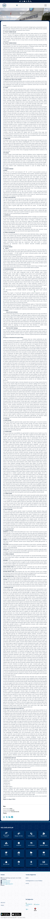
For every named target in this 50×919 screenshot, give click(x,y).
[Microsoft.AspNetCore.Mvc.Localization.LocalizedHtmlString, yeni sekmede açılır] (5, 914)
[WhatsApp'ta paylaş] (4, 817)
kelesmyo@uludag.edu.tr (7, 884)
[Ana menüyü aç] (45, 5)
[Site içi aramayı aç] (28, 1)
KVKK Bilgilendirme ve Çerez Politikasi (34, 880)
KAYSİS (27, 883)
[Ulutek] (29, 909)
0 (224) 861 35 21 (6, 882)
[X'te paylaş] (7, 817)
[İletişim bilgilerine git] (30, 1)
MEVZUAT (3, 902)
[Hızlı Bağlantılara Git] (20, 1)
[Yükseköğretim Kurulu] (29, 904)
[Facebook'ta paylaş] (12, 817)
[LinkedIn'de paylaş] (9, 817)
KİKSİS (27, 878)
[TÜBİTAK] (37, 909)
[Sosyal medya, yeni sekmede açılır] (22, 1)
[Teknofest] (36, 904)
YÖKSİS (2, 905)
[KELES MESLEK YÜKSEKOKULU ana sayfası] (4, 5)
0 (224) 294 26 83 (6, 881)
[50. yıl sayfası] (17, 5)
